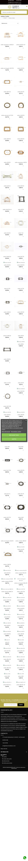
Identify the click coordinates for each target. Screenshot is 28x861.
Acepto (14, 439)
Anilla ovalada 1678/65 (7, 581)
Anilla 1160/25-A (7, 684)
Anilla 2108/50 (7, 359)
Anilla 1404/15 (21, 549)
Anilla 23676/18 (7, 406)
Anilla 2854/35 (7, 668)
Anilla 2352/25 (20, 470)
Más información (6, 431)
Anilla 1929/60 (7, 634)
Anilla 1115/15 (21, 209)
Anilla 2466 (21, 517)
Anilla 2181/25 (21, 634)
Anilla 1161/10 (21, 335)
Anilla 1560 (7, 446)
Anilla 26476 (21, 494)
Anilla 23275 (21, 383)
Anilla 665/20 (21, 186)
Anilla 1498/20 (7, 312)
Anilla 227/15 (7, 288)
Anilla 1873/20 (20, 617)
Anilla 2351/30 (7, 414)
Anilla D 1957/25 (21, 591)
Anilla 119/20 (7, 617)
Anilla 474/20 (7, 383)
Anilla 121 (7, 642)
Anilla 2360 (7, 676)
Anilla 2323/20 (20, 600)
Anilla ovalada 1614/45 (20, 573)
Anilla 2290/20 (20, 391)
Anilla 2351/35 (21, 414)
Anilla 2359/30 (7, 139)
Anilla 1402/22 (20, 68)
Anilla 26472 (7, 494)
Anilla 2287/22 (7, 92)
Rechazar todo (14, 435)
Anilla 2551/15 (7, 608)
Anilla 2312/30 (21, 312)
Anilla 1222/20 (7, 233)
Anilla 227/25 (21, 288)
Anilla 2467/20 (7, 517)
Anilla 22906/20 (7, 256)
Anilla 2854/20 (20, 651)
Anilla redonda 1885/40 (7, 591)
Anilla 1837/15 (21, 256)
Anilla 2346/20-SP (20, 44)
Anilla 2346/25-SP (7, 209)
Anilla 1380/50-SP (21, 684)
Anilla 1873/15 (7, 651)
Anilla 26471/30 (7, 470)
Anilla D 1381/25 (7, 564)
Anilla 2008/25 (20, 608)
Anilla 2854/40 (20, 668)
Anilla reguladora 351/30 (21, 162)
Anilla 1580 (20, 446)
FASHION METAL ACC (6, 710)
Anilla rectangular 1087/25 (7, 68)
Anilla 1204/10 (21, 92)
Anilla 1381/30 (7, 625)
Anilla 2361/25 (7, 162)
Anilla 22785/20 (7, 335)
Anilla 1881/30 (21, 625)
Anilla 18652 (21, 344)
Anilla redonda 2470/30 (7, 115)
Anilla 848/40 (7, 186)
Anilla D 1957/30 (7, 600)
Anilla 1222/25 (7, 265)
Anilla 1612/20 (7, 573)
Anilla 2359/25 (20, 139)
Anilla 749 (20, 233)
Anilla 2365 (20, 676)
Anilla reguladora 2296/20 (7, 44)
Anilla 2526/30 (20, 265)
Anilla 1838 (20, 642)
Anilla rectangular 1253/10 (7, 541)
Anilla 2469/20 (20, 115)
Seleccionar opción (2, 42)
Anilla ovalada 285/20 (21, 541)
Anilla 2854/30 (20, 659)
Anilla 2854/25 (7, 659)
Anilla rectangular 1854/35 (20, 583)
